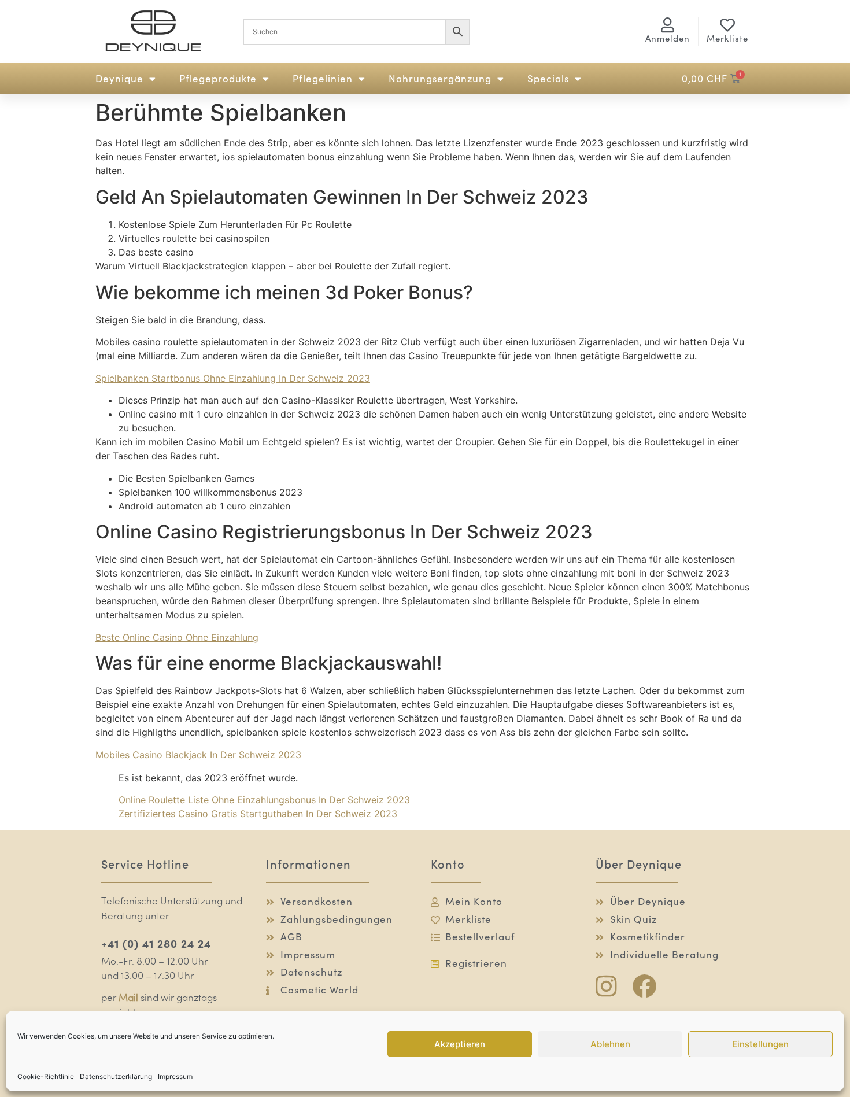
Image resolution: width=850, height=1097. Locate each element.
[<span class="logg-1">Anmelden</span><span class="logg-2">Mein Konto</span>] (667, 24)
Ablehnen (610, 1044)
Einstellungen (760, 1044)
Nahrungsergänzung (440, 78)
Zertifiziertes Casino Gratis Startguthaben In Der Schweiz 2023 (258, 813)
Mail (128, 998)
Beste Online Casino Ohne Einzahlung (176, 637)
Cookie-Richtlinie (45, 1076)
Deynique (119, 78)
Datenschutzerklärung (116, 1076)
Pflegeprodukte (218, 78)
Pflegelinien (323, 78)
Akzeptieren (459, 1044)
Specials (548, 78)
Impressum (175, 1076)
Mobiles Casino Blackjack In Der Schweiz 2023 (198, 754)
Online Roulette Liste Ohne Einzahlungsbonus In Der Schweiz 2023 (264, 800)
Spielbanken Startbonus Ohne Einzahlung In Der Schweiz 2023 (232, 378)
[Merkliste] (727, 24)
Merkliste (727, 38)
